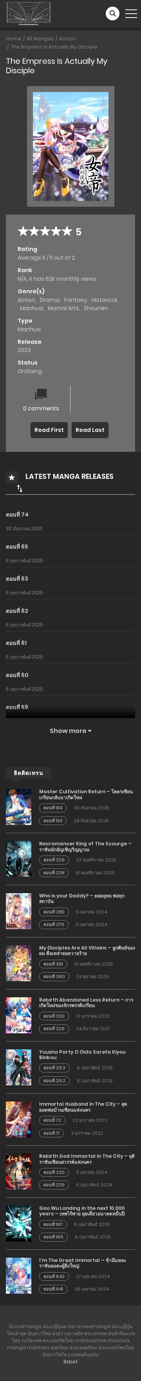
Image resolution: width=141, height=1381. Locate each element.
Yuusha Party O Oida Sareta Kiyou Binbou (82, 1055)
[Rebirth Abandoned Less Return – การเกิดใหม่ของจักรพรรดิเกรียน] (18, 1015)
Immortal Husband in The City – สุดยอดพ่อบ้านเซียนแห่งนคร (83, 1107)
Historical (104, 300)
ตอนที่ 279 (53, 924)
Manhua (31, 308)
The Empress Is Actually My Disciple (54, 46)
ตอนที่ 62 (17, 611)
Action (67, 38)
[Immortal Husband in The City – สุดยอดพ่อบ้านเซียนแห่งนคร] (18, 1119)
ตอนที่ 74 (17, 514)
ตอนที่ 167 (53, 1224)
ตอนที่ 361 (53, 964)
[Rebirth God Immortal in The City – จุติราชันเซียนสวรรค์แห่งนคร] (18, 1171)
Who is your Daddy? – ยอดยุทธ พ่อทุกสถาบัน (82, 898)
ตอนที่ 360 (54, 976)
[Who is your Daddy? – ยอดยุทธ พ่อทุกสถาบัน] (18, 911)
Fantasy (75, 300)
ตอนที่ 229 (54, 860)
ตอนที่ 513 (52, 821)
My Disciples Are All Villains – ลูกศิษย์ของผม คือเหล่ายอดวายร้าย (87, 950)
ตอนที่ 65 (17, 547)
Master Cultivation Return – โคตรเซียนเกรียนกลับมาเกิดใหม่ (86, 794)
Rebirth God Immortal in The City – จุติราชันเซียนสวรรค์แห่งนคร (87, 1159)
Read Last (90, 430)
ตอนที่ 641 (53, 1289)
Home (13, 38)
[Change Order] (19, 488)
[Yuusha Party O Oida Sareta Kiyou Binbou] (18, 1067)
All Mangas (40, 38)
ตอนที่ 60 (17, 675)
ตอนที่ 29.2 (54, 1081)
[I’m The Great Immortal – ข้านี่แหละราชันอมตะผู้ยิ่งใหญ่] (18, 1275)
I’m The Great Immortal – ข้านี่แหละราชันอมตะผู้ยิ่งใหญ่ (82, 1263)
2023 (24, 350)
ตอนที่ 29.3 (54, 1068)
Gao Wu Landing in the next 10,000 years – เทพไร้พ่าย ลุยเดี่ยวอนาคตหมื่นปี (82, 1211)
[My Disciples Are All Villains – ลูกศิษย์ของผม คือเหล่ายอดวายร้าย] (18, 963)
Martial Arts (63, 308)
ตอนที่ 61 (16, 643)
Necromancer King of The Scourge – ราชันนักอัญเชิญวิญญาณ (85, 846)
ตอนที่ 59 (17, 707)
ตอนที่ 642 (54, 1276)
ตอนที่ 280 (54, 912)
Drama (50, 300)
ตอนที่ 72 (52, 1120)
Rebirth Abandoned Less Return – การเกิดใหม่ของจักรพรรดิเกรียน (86, 1002)
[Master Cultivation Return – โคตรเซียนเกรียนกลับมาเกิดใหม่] (18, 807)
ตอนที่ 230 (54, 1016)
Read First (49, 430)
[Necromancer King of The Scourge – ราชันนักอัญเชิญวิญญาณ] (18, 859)
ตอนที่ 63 (17, 579)
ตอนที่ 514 (52, 808)
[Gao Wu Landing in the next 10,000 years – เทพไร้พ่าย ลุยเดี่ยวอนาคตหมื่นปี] (18, 1223)
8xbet (70, 1361)
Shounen (96, 308)
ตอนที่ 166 (53, 1237)
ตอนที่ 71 (51, 1133)
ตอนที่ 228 (53, 873)
